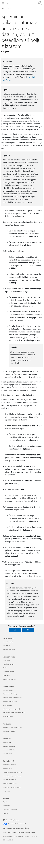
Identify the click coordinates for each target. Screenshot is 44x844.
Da (15, 629)
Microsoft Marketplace (9, 780)
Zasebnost (21, 833)
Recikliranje (6, 675)
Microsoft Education (8, 690)
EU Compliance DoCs (31, 836)
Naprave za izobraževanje (10, 694)
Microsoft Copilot (8, 642)
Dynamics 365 (7, 738)
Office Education (7, 705)
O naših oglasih (18, 836)
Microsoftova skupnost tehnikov (12, 776)
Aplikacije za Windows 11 (10, 649)
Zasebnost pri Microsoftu (10, 809)
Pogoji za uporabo (30, 833)
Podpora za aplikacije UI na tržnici (12, 772)
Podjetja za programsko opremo (12, 787)
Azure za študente (8, 716)
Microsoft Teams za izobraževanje (12, 697)
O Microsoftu (6, 805)
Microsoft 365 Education (10, 701)
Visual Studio (6, 791)
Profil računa (6, 660)
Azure (4, 735)
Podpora (5, 8)
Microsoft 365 (7, 646)
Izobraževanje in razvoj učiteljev (12, 709)
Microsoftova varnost (9, 731)
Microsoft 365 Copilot (9, 750)
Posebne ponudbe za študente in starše (14, 713)
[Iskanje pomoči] (8, 3)
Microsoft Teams (7, 754)
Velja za (6, 51)
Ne (28, 629)
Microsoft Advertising (9, 746)
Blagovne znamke (8, 836)
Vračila (5, 668)
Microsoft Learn (7, 768)
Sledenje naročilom (8, 671)
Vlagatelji (5, 813)
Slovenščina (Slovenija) (12, 820)
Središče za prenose (8, 664)
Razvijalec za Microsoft (9, 764)
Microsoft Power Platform (10, 783)
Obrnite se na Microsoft (9, 833)
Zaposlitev (6, 802)
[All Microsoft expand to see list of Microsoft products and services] (3, 3)
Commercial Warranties (9, 679)
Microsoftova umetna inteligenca (12, 727)
